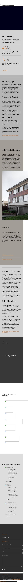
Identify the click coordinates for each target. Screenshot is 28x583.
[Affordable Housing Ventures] (6, 2)
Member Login (5, 574)
